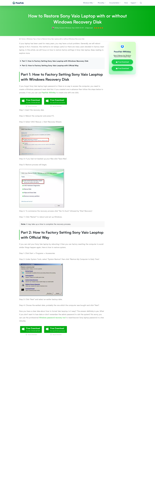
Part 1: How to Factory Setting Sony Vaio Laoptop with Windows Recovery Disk (55, 61)
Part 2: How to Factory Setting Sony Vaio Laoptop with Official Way (50, 65)
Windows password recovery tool (52, 317)
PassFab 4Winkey (122, 51)
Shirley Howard (59, 28)
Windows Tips (69, 28)
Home (23, 39)
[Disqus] (77, 362)
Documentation (114, 3)
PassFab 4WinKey (49, 92)
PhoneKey (101, 3)
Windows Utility (88, 3)
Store (126, 3)
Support (133, 3)
